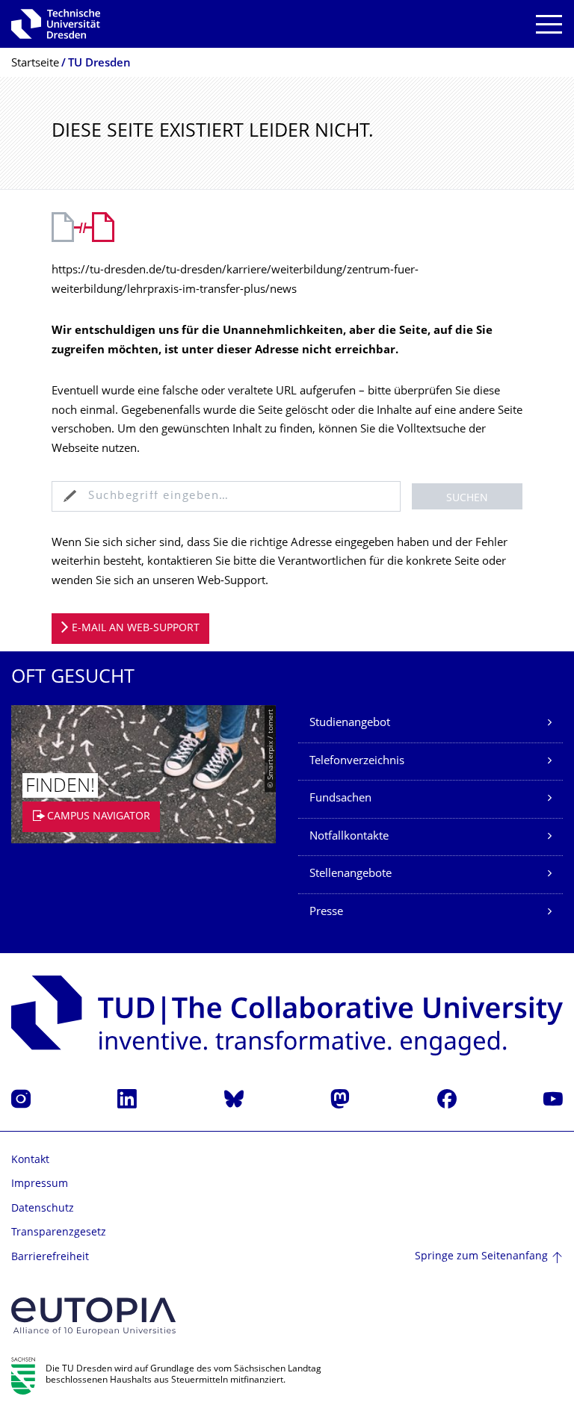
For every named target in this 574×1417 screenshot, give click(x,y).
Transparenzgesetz (58, 1233)
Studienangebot (349, 723)
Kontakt (30, 1160)
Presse (326, 912)
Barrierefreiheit (50, 1257)
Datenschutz (42, 1209)
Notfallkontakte (349, 837)
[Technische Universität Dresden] (55, 23)
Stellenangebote (350, 874)
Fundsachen (340, 798)
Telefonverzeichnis (356, 761)
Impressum (39, 1184)
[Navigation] (549, 24)
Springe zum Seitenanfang (481, 1257)
